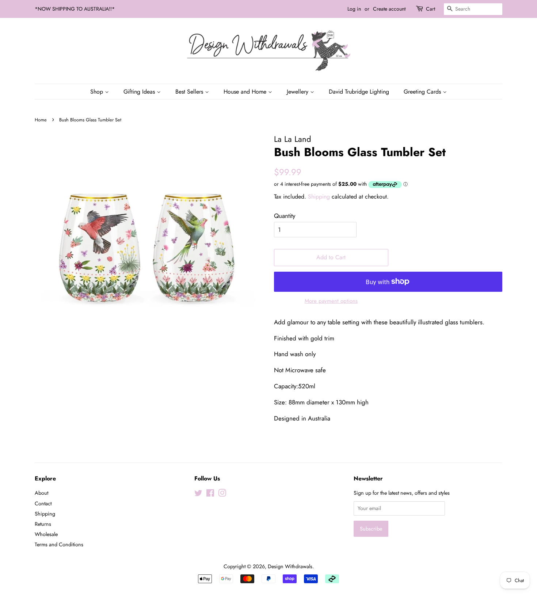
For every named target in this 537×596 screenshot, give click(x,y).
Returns (43, 524)
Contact (43, 503)
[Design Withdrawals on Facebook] (210, 494)
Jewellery (298, 91)
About (41, 493)
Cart (430, 8)
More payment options (331, 301)
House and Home (246, 91)
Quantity (284, 215)
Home (41, 119)
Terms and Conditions (59, 544)
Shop (97, 91)
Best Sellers (190, 91)
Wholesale (46, 534)
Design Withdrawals (290, 566)
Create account (389, 8)
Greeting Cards (423, 91)
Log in (354, 8)
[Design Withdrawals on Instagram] (222, 494)
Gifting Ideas (140, 91)
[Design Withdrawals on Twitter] (198, 494)
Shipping (319, 196)
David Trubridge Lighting (359, 91)
